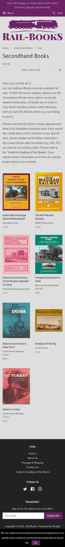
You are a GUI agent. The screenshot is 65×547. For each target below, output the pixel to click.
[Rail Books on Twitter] (25, 489)
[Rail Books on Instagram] (40, 489)
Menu (10, 13)
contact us (24, 138)
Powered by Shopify (49, 526)
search (7, 102)
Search (32, 453)
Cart (59, 13)
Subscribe (53, 515)
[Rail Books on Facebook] (32, 489)
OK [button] (35, 543)
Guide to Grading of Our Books (27, 152)
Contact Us (33, 467)
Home (5, 48)
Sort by (6, 63)
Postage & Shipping (32, 462)
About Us (33, 458)
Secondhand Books (23, 48)
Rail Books (31, 526)
